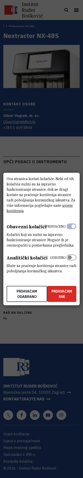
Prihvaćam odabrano (27, 294)
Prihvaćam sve (62, 294)
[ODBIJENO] (71, 263)
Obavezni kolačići (26, 227)
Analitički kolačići (27, 258)
